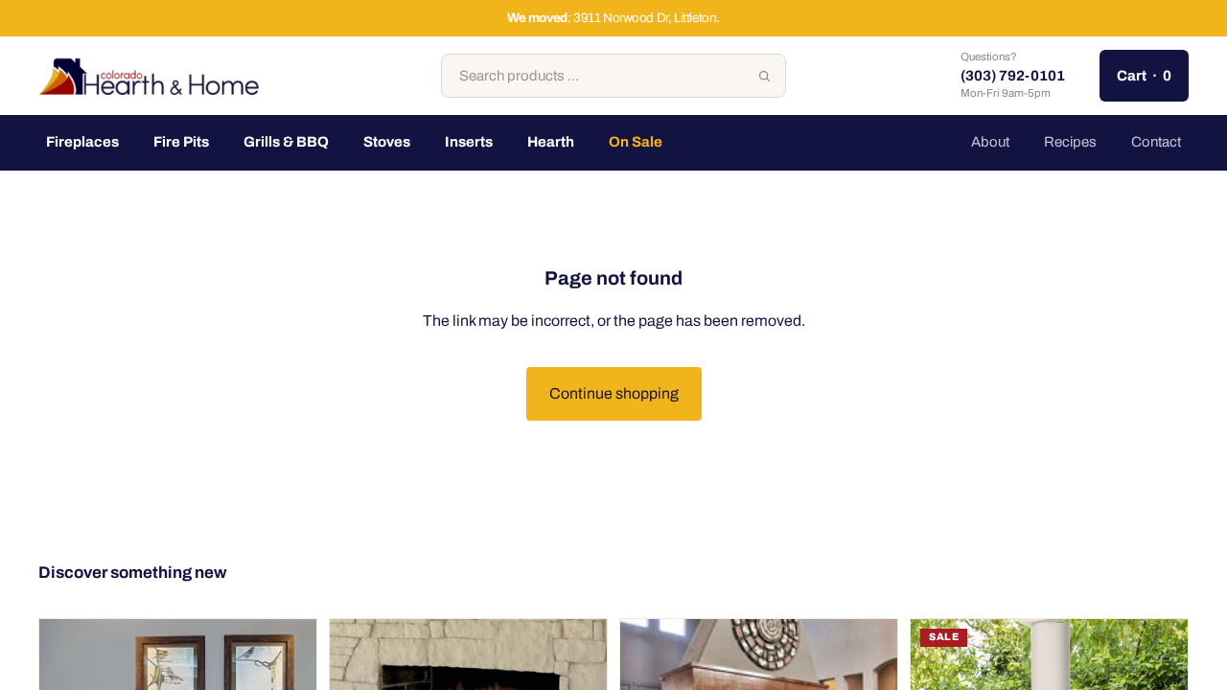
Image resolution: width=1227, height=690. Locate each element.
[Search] (764, 76)
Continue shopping (614, 393)
